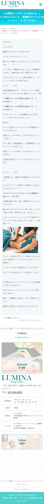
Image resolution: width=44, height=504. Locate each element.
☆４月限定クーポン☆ (11, 318)
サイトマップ (22, 484)
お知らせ (13, 28)
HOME (3, 28)
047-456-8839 (15, 392)
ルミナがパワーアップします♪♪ (29, 320)
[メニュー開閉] (40, 4)
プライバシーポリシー (22, 489)
